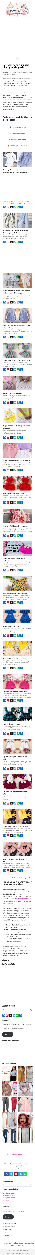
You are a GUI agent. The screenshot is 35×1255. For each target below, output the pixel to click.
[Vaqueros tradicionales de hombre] (9, 1135)
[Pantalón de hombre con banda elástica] (9, 1104)
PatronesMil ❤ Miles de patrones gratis (17, 1253)
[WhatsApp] (3, 964)
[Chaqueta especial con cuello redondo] (25, 1088)
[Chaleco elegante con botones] (25, 1073)
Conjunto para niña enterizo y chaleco (15, 826)
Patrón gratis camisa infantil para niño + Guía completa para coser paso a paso (16, 171)
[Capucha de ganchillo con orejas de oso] (25, 1120)
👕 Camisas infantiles (17, 133)
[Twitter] (11, 1174)
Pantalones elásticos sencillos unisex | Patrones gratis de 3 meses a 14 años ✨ (16, 231)
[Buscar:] (17, 1010)
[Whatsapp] (25, 1174)
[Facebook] (14, 964)
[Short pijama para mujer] (9, 1088)
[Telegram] (11, 964)
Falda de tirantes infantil (11, 724)
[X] (8, 964)
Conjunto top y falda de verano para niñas (16, 360)
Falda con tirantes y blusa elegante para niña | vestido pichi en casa (16, 326)
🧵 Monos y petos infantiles (17, 146)
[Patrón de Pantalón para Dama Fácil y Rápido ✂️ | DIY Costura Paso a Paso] (25, 1135)
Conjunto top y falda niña (11, 626)
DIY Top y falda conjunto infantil (13, 393)
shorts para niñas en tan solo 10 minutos (16, 461)
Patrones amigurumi (22, 1243)
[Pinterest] (6, 964)
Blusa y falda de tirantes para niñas (15, 659)
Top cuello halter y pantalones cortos (15, 691)
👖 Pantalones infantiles (17, 140)
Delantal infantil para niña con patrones (16, 526)
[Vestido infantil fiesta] (25, 1104)
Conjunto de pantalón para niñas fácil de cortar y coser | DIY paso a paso (16, 292)
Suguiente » (28, 878)
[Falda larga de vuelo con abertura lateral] (9, 1120)
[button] (17, 58)
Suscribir (7, 1034)
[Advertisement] (17, 36)
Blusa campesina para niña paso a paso (15, 593)
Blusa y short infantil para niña (13, 493)
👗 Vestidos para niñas (17, 127)
